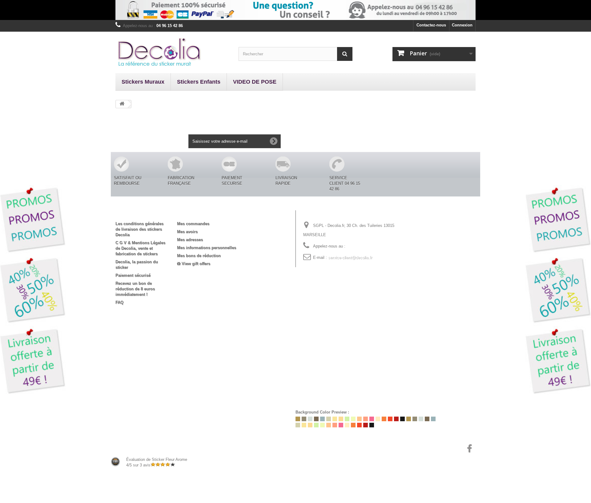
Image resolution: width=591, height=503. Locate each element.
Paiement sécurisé (133, 275)
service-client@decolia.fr (350, 257)
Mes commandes (193, 223)
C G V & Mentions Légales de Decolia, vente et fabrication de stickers (140, 248)
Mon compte (194, 213)
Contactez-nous (431, 25)
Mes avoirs (187, 231)
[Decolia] (172, 51)
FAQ (119, 302)
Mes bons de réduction (199, 255)
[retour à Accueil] (122, 104)
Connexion (462, 25)
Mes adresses (190, 239)
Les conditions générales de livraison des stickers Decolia (139, 229)
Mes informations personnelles (206, 247)
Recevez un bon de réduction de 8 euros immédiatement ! (135, 289)
